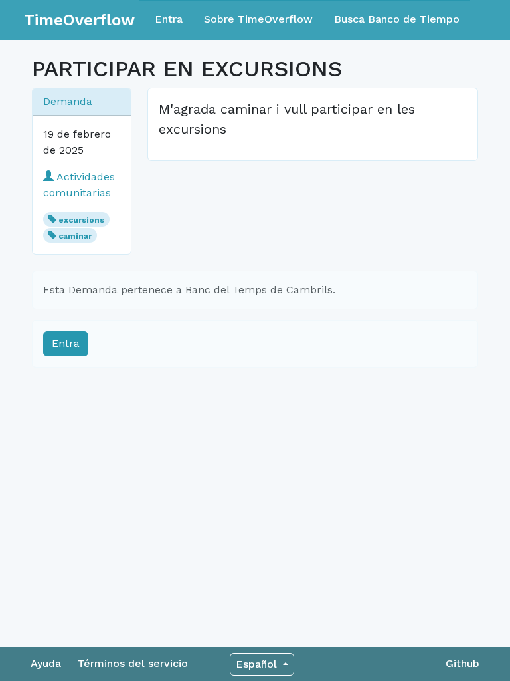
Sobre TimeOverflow (258, 19)
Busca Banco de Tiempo (397, 19)
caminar (75, 236)
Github (462, 663)
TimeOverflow (79, 20)
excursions (81, 220)
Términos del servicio (133, 663)
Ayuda (46, 663)
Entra (169, 19)
